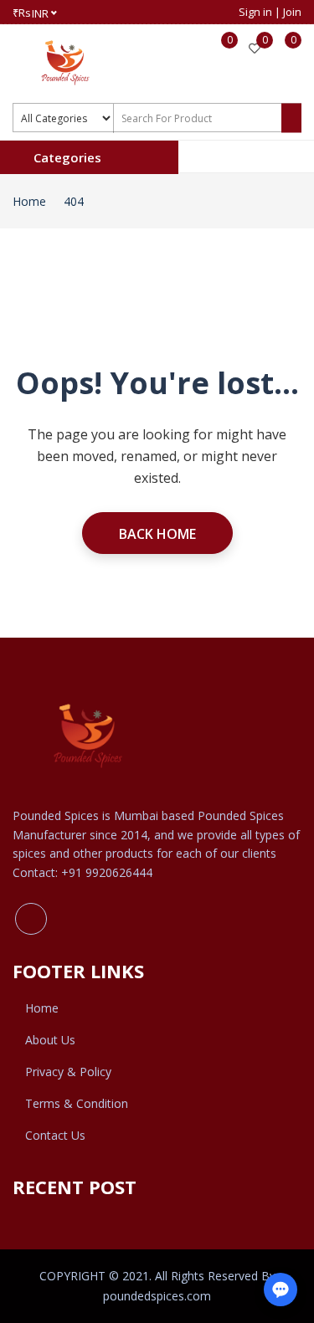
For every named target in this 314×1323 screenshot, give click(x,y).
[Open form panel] (280, 1289)
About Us (50, 1040)
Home (29, 201)
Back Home (157, 534)
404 (74, 201)
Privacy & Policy (68, 1071)
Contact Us (55, 1135)
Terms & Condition (76, 1103)
